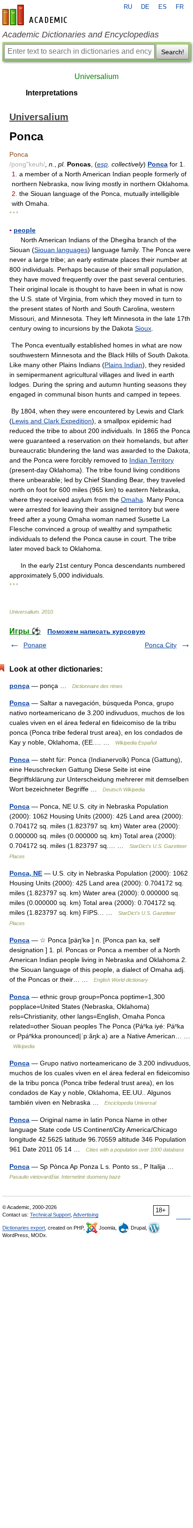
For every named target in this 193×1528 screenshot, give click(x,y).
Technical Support (50, 1214)
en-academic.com (36, 15)
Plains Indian (123, 365)
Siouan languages (61, 249)
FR (180, 7)
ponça (19, 685)
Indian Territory (151, 460)
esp (102, 164)
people (25, 230)
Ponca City (161, 645)
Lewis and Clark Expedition (52, 421)
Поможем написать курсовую (96, 631)
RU (128, 7)
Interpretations (52, 93)
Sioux (143, 328)
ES (162, 7)
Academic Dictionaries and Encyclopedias (80, 34)
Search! (172, 52)
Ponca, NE (25, 873)
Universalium (96, 76)
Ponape (34, 645)
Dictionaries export (23, 1228)
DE (145, 7)
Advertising (85, 1214)
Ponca (158, 164)
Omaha (132, 499)
